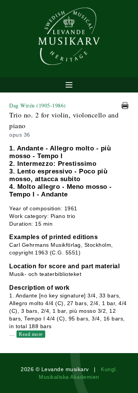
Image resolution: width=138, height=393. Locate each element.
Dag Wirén (37, 105)
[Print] (125, 105)
